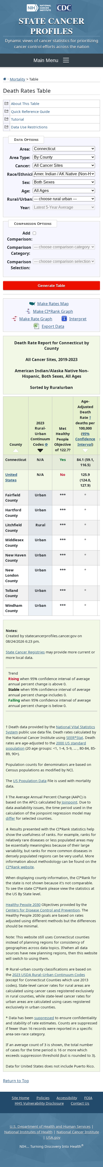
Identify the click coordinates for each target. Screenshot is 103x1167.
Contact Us (80, 1103)
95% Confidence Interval (85, 439)
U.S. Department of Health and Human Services (50, 1126)
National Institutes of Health (28, 1132)
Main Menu (46, 60)
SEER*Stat (74, 737)
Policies (43, 1097)
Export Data (53, 326)
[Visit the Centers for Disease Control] (64, 5)
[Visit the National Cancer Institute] (39, 5)
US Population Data (29, 780)
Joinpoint (69, 802)
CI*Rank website (20, 867)
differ (10, 818)
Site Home (20, 1097)
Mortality (17, 79)
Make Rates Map (53, 303)
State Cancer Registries (25, 652)
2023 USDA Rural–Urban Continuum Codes (48, 974)
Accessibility (66, 1097)
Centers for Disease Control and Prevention (43, 910)
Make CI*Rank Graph (53, 311)
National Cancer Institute (77, 1132)
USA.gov (53, 1137)
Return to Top (16, 1080)
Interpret (77, 319)
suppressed (44, 1017)
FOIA (88, 1097)
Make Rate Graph (35, 319)
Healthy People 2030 (23, 904)
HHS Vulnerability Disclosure (39, 1103)
